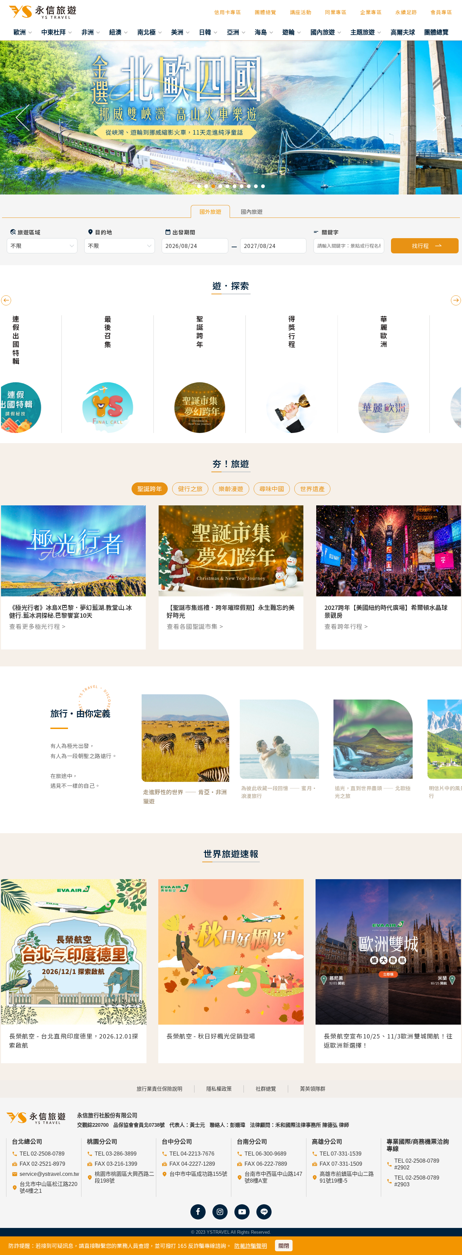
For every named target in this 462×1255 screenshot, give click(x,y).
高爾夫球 (403, 32)
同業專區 (336, 12)
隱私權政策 (219, 1089)
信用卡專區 (227, 12)
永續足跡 (406, 12)
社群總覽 (266, 1089)
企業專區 (371, 12)
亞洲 (234, 32)
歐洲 (20, 32)
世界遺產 (312, 488)
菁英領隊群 (312, 1089)
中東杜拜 (54, 32)
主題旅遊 (363, 32)
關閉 (283, 1245)
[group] (47, 374)
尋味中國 (271, 488)
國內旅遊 (323, 32)
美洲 (178, 32)
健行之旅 (190, 488)
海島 (262, 32)
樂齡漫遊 (230, 488)
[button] (23, 118)
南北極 (147, 32)
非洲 (88, 32)
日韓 (206, 32)
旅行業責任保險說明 (159, 1089)
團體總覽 (265, 12)
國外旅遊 (210, 211)
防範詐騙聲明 (250, 1245)
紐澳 (116, 32)
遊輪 (289, 32)
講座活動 (300, 12)
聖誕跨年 (149, 488)
